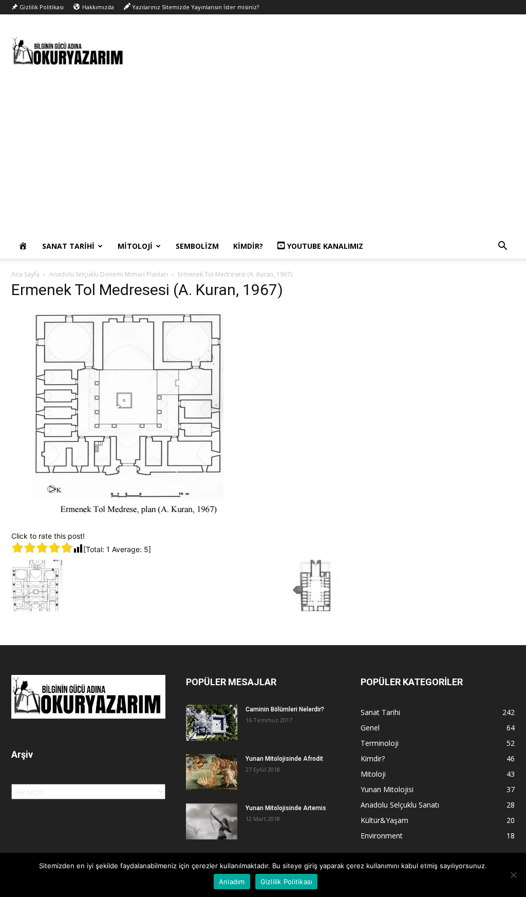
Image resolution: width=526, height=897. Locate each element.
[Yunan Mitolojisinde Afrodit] (211, 772)
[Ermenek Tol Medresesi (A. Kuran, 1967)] (136, 520)
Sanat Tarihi (68, 246)
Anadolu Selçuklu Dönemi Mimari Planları (108, 274)
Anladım (232, 881)
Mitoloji (135, 246)
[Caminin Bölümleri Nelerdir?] (211, 723)
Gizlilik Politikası (286, 881)
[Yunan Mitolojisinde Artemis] (211, 821)
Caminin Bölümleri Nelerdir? (285, 709)
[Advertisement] (263, 157)
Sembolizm (197, 246)
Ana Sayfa (25, 274)
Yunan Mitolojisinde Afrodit (284, 758)
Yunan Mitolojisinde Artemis (286, 808)
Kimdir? (248, 246)
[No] (513, 875)
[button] (502, 247)
